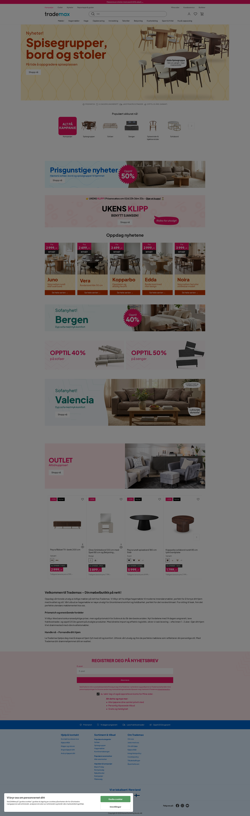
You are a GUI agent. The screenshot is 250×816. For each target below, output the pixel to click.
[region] (68, 802)
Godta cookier (115, 799)
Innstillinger (115, 806)
